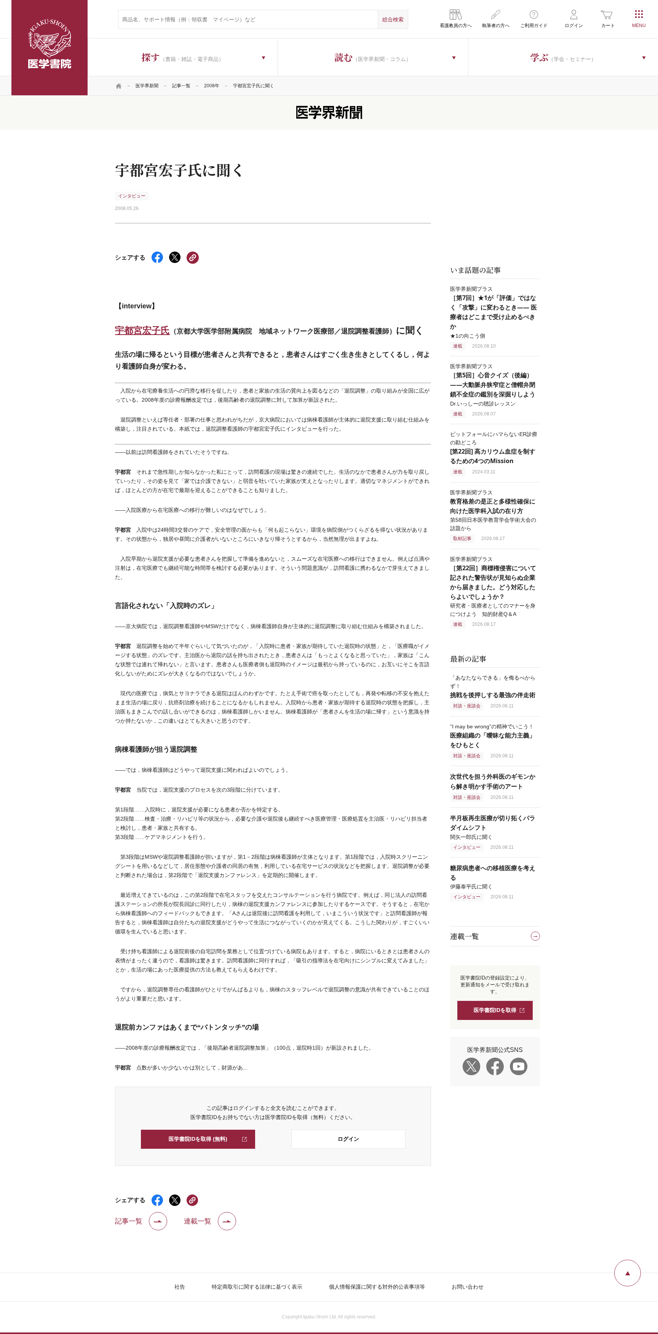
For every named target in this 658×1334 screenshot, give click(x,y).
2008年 (211, 85)
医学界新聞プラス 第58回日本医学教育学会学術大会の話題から (493, 510)
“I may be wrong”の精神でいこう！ (492, 735)
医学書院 (49, 47)
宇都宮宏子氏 (142, 330)
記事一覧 (181, 85)
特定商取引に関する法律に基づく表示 (257, 1287)
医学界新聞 (147, 85)
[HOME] (119, 85)
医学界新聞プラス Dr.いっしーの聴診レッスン (492, 384)
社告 (179, 1287)
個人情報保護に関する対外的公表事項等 (377, 1287)
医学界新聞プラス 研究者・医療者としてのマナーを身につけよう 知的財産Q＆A (493, 586)
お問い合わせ (468, 1287)
